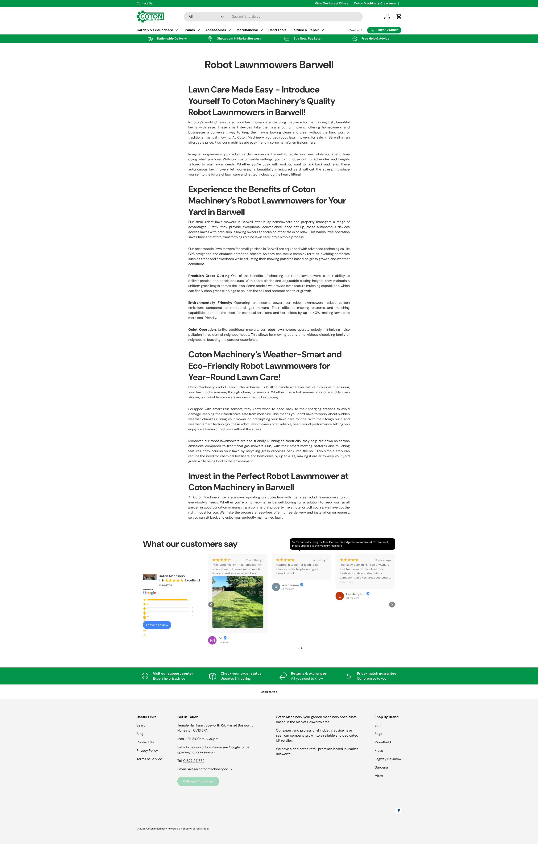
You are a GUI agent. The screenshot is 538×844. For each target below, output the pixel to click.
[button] (211, 604)
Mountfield (382, 742)
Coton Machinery (156, 828)
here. (339, 545)
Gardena (381, 767)
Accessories (215, 30)
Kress (378, 750)
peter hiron (361, 594)
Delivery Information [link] (198, 781)
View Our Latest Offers (331, 3)
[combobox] (273, 16)
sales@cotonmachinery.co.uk (209, 769)
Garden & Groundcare (155, 30)
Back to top (269, 692)
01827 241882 (193, 760)
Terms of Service (149, 759)
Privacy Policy (147, 750)
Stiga (378, 734)
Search (142, 725)
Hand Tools (277, 30)
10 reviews (296, 598)
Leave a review (157, 625)
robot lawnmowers (281, 329)
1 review (358, 598)
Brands (189, 30)
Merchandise (247, 30)
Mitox (378, 776)
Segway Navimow (387, 759)
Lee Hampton (299, 594)
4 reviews (232, 589)
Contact (355, 30)
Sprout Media (201, 828)
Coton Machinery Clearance (375, 3)
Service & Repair (305, 30)
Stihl (377, 725)
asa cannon (234, 585)
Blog (140, 734)
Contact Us (145, 742)
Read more (290, 582)
